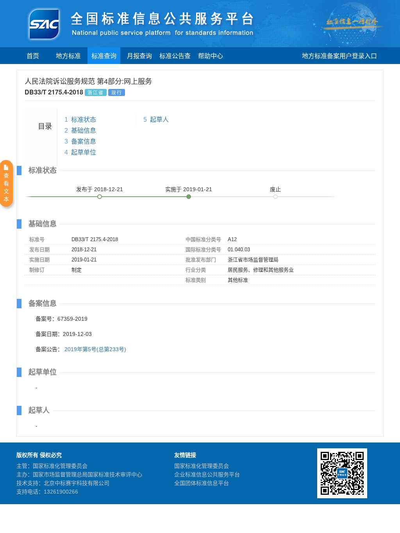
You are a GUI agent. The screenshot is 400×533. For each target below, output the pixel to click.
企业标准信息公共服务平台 (207, 474)
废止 (275, 189)
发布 (99, 189)
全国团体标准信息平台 (201, 483)
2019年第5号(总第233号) (95, 349)
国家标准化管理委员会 (201, 466)
